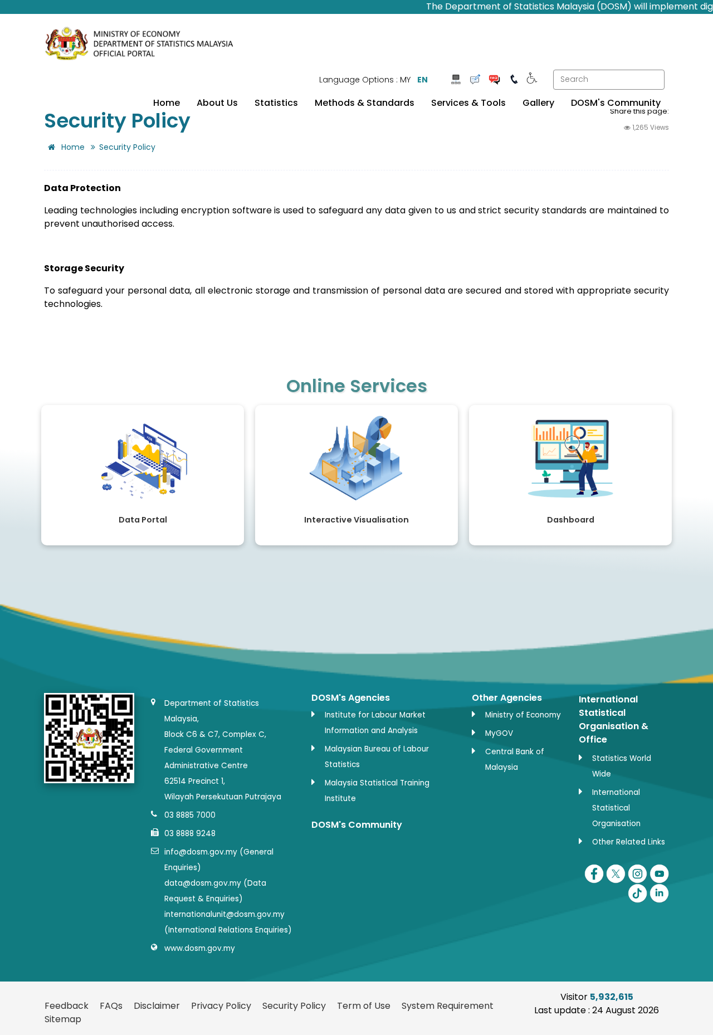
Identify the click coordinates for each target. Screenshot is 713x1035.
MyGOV (499, 733)
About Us (217, 103)
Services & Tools (468, 103)
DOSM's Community (616, 103)
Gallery (538, 103)
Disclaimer (157, 1005)
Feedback (67, 1005)
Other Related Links (628, 842)
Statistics (276, 103)
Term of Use (363, 1005)
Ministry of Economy (523, 715)
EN (422, 79)
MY (405, 79)
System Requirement (448, 1005)
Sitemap (63, 1019)
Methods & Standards (364, 103)
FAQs (111, 1005)
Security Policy (294, 1005)
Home (166, 103)
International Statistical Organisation (616, 808)
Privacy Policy (221, 1005)
